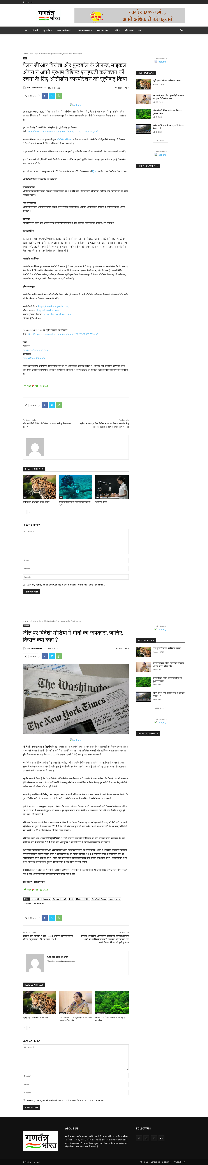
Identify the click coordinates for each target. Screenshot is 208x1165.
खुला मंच (46, 30)
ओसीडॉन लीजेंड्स (64, 139)
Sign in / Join (28, 2)
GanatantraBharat (37, 88)
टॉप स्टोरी (35, 30)
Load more (159, 140)
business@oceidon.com (35, 350)
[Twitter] (52, 96)
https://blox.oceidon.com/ (57, 314)
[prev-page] (24, 512)
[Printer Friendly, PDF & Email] (36, 386)
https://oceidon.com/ (48, 310)
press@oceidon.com (34, 358)
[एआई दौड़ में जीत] (112, 487)
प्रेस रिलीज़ (129, 30)
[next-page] (29, 512)
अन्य (139, 30)
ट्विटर (95, 171)
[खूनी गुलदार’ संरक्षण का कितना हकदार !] (39, 487)
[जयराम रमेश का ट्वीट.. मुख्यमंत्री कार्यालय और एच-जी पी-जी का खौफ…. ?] (143, 99)
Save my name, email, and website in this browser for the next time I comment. (65, 584)
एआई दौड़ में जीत (101, 502)
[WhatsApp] (59, 96)
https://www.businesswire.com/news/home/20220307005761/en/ (62, 131)
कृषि (116, 30)
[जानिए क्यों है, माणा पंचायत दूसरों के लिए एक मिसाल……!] (143, 129)
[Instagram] (146, 1138)
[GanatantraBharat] (25, 87)
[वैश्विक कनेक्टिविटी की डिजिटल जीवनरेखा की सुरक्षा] (75, 487)
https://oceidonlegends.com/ (53, 306)
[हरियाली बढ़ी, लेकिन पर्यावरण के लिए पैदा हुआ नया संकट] (143, 114)
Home (25, 53)
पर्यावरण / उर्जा (102, 30)
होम (26, 30)
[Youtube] (161, 1138)
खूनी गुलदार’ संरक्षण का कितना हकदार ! (36, 502)
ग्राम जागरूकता (84, 30)
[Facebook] (45, 96)
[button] (181, 30)
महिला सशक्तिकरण (64, 30)
